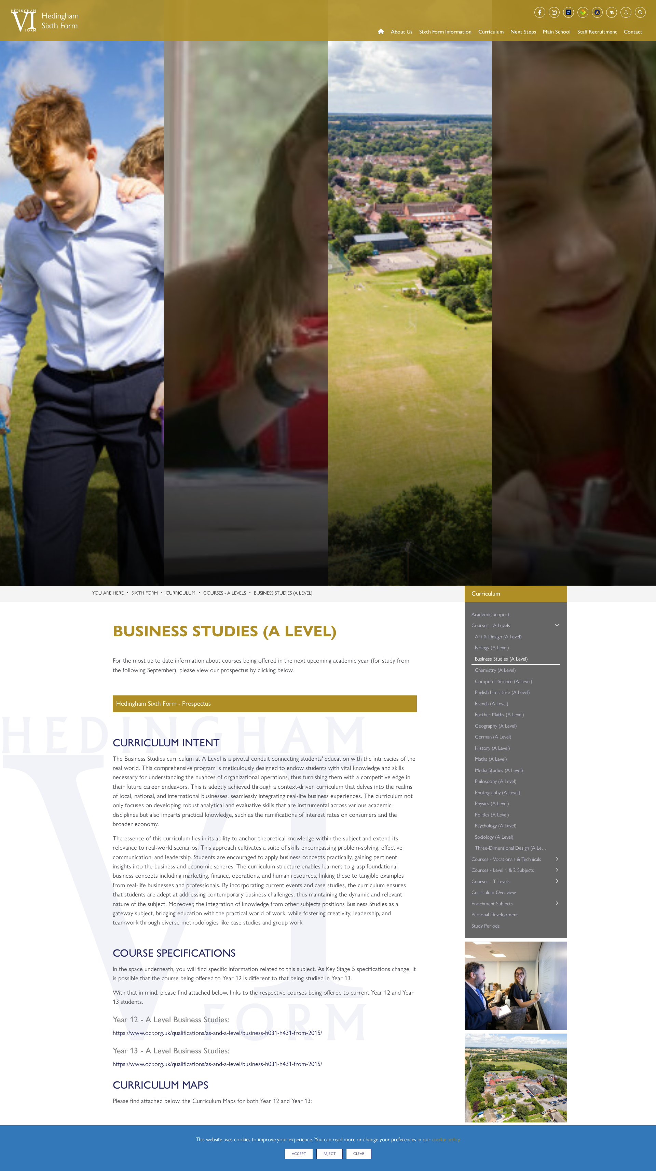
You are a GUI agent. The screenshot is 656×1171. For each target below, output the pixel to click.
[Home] (44, 20)
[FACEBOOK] (539, 12)
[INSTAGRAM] (554, 12)
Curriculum (180, 593)
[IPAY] (568, 12)
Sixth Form (145, 593)
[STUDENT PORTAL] (625, 12)
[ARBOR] (582, 12)
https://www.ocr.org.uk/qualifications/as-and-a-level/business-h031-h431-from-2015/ (217, 1033)
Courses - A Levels (224, 593)
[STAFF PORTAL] (611, 12)
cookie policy (446, 1139)
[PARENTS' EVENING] (597, 12)
